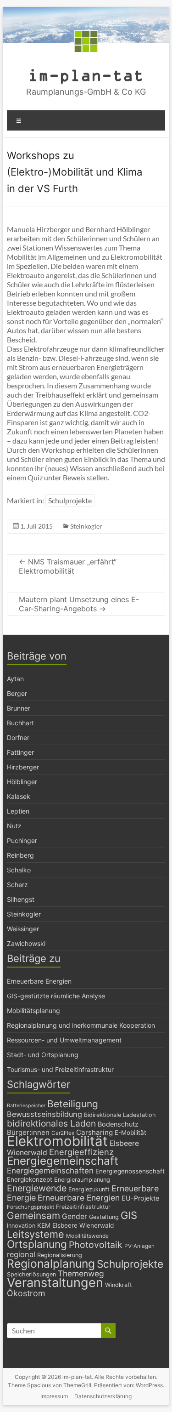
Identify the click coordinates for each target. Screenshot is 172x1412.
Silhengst (20, 899)
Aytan (15, 679)
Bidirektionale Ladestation (119, 1114)
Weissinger (23, 929)
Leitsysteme (35, 1234)
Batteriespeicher (26, 1106)
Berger (17, 693)
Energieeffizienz (81, 1152)
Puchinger (22, 840)
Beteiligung (72, 1104)
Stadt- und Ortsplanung (42, 1055)
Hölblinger (22, 782)
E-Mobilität (130, 1132)
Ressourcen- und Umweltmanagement (64, 1040)
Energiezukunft (89, 1189)
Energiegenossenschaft (130, 1171)
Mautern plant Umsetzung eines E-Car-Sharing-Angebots (79, 604)
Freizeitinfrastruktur (83, 1206)
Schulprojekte (70, 500)
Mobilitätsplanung (33, 1010)
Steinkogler (86, 526)
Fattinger (20, 752)
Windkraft (118, 1284)
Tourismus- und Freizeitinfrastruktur (60, 1069)
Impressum (54, 1396)
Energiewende (37, 1188)
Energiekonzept (29, 1179)
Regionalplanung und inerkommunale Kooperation (81, 1025)
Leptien (18, 811)
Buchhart (20, 723)
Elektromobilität (57, 1141)
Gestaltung (104, 1216)
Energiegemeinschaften (50, 1170)
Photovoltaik (95, 1244)
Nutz (14, 826)
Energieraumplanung (82, 1179)
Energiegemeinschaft (62, 1160)
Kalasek (18, 796)
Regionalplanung (51, 1263)
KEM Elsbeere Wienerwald (75, 1225)
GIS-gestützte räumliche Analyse (56, 996)
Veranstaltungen (55, 1282)
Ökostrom (26, 1293)
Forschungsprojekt (30, 1207)
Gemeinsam (33, 1215)
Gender (74, 1216)
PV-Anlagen (139, 1246)
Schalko (19, 870)
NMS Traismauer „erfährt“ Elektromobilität (68, 566)
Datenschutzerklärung (103, 1396)
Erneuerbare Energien (39, 981)
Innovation (21, 1225)
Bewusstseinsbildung (44, 1114)
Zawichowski (26, 943)
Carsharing (94, 1132)
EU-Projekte (140, 1198)
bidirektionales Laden (51, 1123)
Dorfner (18, 737)
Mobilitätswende (87, 1236)
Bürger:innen (28, 1132)
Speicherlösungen (31, 1274)
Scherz (17, 884)
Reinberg (20, 855)
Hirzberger (23, 767)
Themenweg (81, 1273)
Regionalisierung (59, 1255)
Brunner (18, 708)
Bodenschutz (118, 1124)
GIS (129, 1215)
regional (21, 1254)
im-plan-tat (86, 74)
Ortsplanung (37, 1244)
